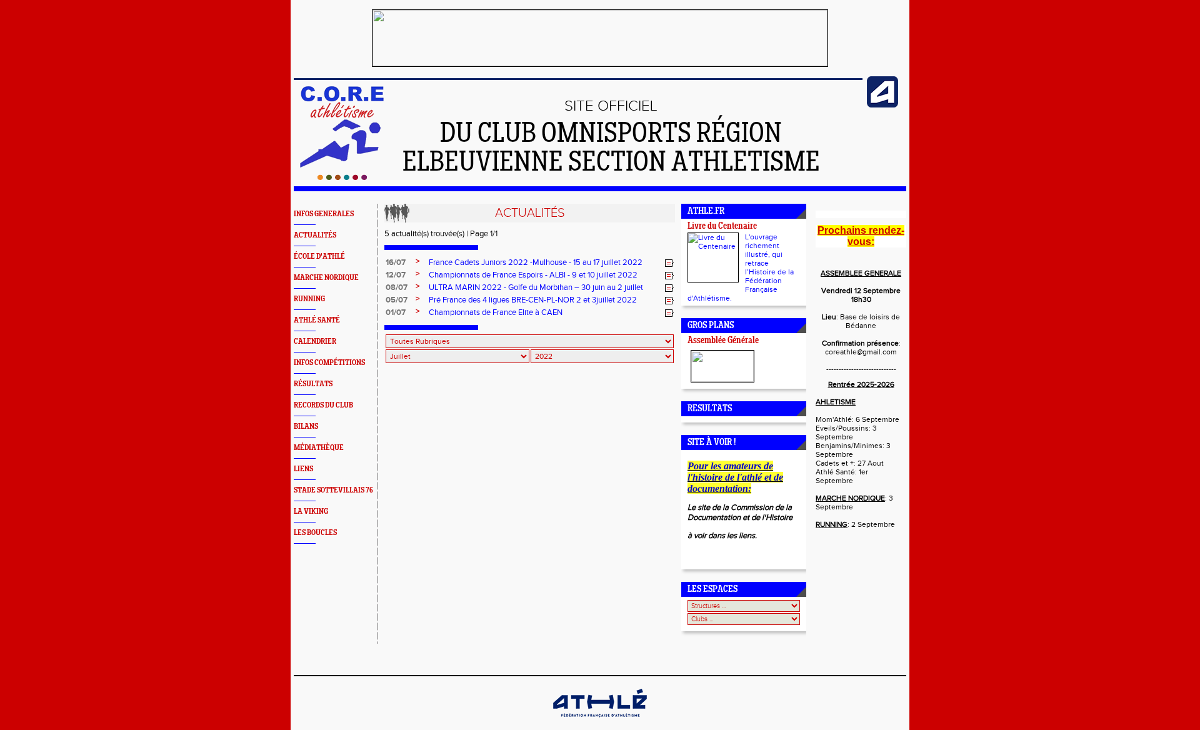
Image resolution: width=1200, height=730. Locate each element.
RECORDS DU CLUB (323, 405)
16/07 (396, 263)
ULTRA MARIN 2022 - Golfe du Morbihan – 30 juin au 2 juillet (536, 287)
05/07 (397, 300)
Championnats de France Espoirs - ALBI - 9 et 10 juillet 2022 (533, 275)
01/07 (396, 313)
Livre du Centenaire (722, 226)
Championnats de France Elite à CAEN (495, 313)
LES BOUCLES (315, 533)
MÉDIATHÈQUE (319, 448)
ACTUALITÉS (315, 235)
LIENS (303, 469)
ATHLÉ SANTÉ (317, 320)
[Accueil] (342, 177)
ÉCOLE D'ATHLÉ (319, 256)
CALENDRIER (315, 342)
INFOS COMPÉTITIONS (329, 363)
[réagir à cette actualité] (669, 263)
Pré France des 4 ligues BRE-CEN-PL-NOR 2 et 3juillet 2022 (533, 300)
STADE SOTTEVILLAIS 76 (333, 490)
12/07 (396, 275)
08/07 (397, 287)
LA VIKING (311, 512)
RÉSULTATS (313, 384)
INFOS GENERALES (324, 214)
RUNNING (309, 299)
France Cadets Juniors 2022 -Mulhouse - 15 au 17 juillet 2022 (535, 263)
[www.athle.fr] (882, 105)
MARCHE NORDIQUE (326, 278)
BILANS (306, 426)
